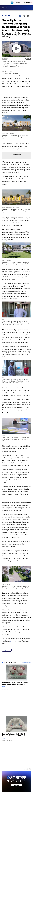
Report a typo (7, 650)
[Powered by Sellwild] (28, 769)
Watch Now (27, 2)
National (6, 16)
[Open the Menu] (3, 2)
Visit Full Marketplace (25, 662)
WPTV (12, 641)
